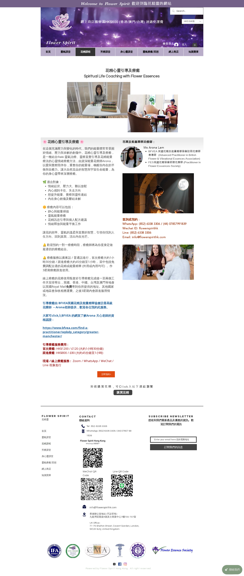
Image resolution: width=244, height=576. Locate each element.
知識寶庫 (46, 475)
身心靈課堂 (47, 456)
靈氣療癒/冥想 (49, 462)
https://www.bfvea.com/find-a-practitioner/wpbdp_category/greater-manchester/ (71, 332)
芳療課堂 (46, 449)
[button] (195, 44)
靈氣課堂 (46, 437)
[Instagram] (125, 564)
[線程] (114, 564)
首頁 (44, 430)
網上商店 (46, 468)
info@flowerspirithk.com (149, 237)
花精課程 (46, 443)
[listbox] (192, 21)
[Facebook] (119, 564)
